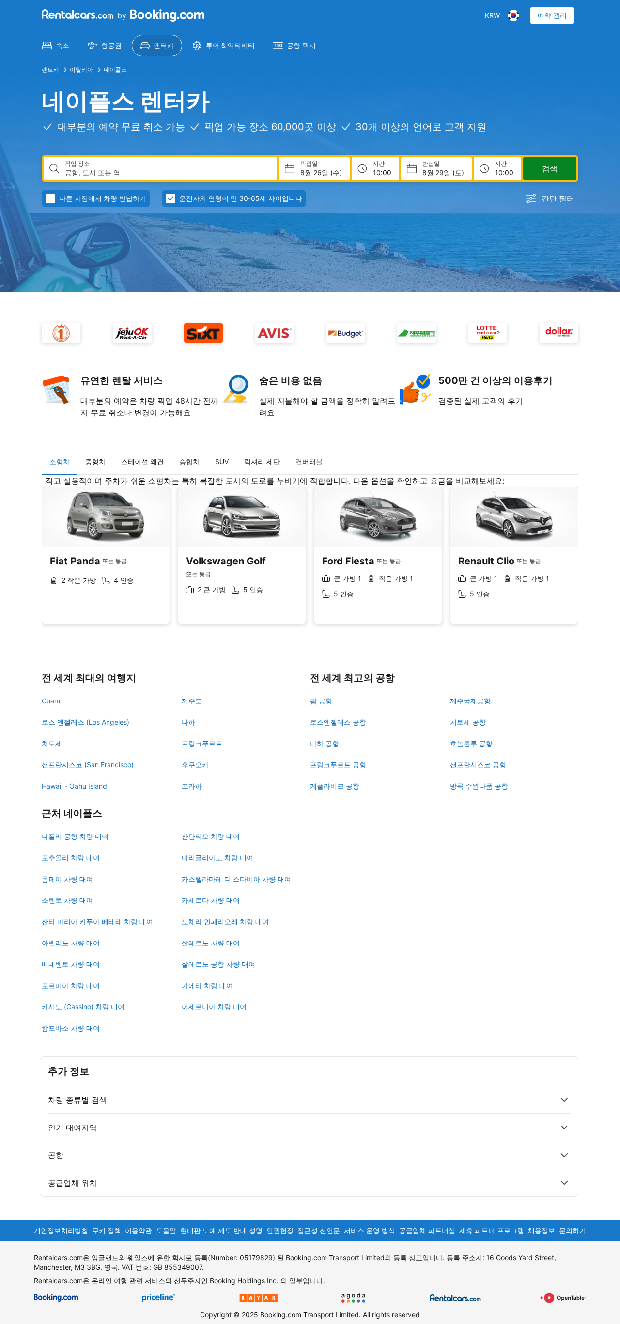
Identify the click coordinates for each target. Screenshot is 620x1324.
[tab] (60, 461)
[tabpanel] (310, 557)
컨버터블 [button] (309, 461)
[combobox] (167, 173)
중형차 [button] (95, 461)
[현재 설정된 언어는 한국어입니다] (513, 15)
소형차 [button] (59, 461)
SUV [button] (222, 461)
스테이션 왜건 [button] (142, 461)
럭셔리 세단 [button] (262, 461)
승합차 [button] (189, 461)
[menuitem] (56, 45)
